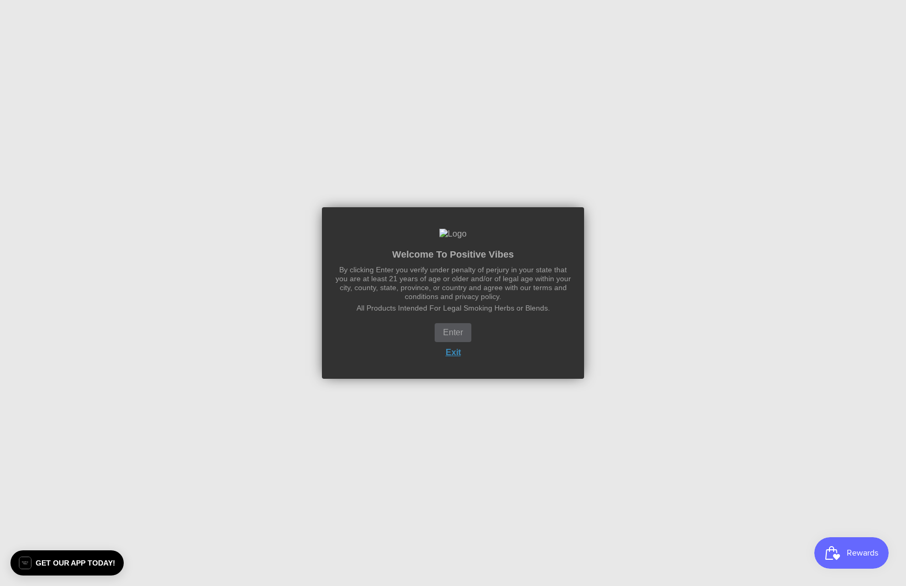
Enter (453, 332)
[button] (67, 563)
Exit (453, 352)
